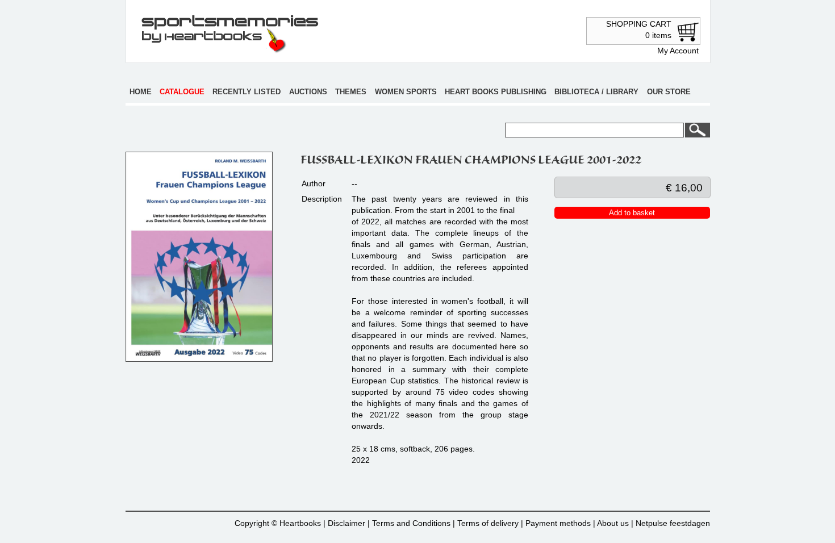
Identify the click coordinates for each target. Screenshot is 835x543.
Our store (669, 91)
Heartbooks (300, 523)
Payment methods (558, 523)
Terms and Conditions (411, 523)
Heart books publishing (495, 91)
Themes (350, 91)
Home (141, 91)
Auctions (308, 91)
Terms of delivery (488, 523)
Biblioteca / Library (596, 91)
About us (613, 523)
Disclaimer (346, 523)
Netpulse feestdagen (673, 523)
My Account (678, 50)
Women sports (406, 91)
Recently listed (246, 91)
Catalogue (182, 91)
